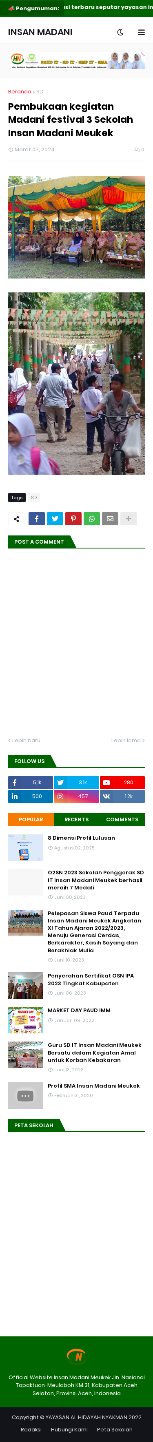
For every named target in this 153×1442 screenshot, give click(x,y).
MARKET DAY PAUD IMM (79, 1010)
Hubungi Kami (69, 1429)
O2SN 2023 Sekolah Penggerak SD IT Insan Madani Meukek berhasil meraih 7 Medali (96, 880)
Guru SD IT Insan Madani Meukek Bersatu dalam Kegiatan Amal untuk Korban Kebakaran (95, 1053)
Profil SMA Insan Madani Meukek (94, 1086)
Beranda (19, 91)
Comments (122, 819)
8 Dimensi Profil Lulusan (81, 838)
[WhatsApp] (92, 518)
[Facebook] (37, 518)
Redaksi (31, 1429)
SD (40, 91)
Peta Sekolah (115, 1429)
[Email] (110, 518)
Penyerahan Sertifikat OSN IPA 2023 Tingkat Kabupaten (91, 979)
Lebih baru (26, 740)
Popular (31, 819)
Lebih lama (126, 740)
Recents (76, 819)
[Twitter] (55, 518)
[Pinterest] (73, 518)
